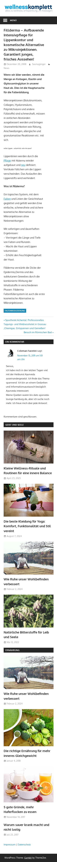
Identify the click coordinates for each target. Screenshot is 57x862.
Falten (7, 198)
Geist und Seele (14, 424)
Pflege (7, 160)
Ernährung (12, 650)
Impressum (9, 844)
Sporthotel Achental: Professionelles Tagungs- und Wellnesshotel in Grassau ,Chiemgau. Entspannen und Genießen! (25, 324)
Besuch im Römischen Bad (38, 332)
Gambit (28, 857)
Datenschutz (24, 844)
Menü (13, 20)
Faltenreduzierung (15, 311)
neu (23, 165)
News (6, 68)
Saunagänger (39, 64)
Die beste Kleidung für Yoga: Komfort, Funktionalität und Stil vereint (27, 526)
